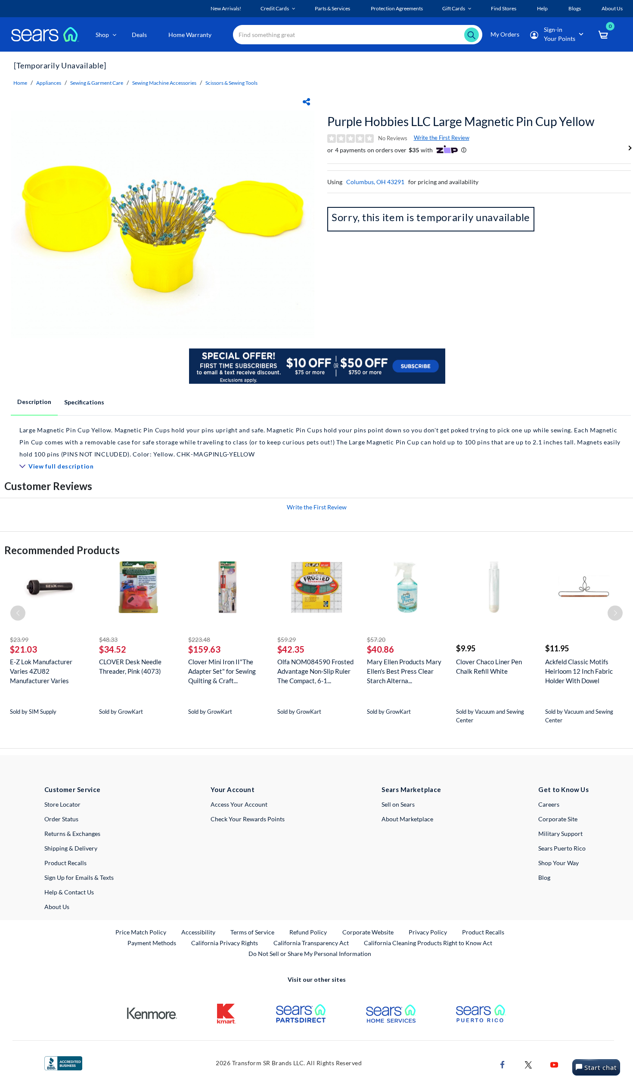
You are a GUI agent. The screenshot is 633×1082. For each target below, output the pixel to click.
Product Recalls (65, 862)
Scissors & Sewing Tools (231, 83)
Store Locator (62, 804)
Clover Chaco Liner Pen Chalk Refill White (489, 666)
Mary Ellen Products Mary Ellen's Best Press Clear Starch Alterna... (404, 671)
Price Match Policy (140, 932)
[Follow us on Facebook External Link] (502, 1063)
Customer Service (72, 789)
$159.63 (204, 649)
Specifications (84, 402)
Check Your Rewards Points (248, 819)
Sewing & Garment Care (96, 83)
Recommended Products (62, 550)
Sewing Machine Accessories (164, 83)
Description (34, 401)
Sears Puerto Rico (562, 848)
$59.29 (286, 639)
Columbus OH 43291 (375, 181)
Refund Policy (308, 932)
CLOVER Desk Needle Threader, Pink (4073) (130, 666)
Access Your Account (239, 804)
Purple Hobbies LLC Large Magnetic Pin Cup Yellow (460, 121)
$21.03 (23, 649)
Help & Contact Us (69, 892)
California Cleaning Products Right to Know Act (428, 942)
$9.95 (465, 648)
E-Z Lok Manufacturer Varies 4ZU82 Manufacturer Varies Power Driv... (41, 671)
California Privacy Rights (224, 942)
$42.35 (290, 649)
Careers (548, 804)
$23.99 (19, 639)
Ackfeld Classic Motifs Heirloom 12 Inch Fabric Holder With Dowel (579, 671)
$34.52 (112, 649)
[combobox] (357, 34)
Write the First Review (441, 137)
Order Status (61, 819)
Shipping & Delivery (70, 848)
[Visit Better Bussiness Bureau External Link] (63, 1062)
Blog (544, 877)
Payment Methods (151, 942)
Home (20, 83)
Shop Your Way (558, 862)
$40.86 (380, 649)
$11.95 (557, 648)
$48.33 (108, 639)
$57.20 (376, 639)
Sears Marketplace (411, 789)
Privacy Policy (428, 932)
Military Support (560, 833)
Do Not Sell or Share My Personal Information (309, 953)
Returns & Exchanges (72, 833)
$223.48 (199, 639)
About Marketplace (407, 819)
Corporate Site (557, 819)
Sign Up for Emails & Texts (79, 877)
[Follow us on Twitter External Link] (528, 1063)
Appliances (48, 83)
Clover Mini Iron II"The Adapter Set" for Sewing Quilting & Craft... (222, 671)
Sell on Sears (398, 804)
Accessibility (198, 932)
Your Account (232, 789)
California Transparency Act (311, 942)
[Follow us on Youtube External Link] (554, 1063)
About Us (56, 906)
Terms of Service (252, 932)
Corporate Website (368, 932)
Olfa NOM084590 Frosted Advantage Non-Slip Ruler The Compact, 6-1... (315, 671)
